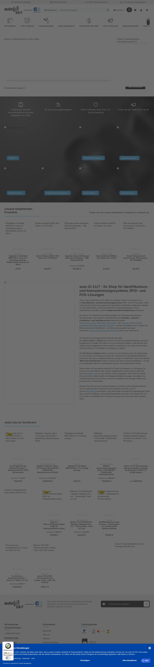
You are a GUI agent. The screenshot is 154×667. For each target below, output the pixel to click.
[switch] (8, 657)
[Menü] (12, 643)
